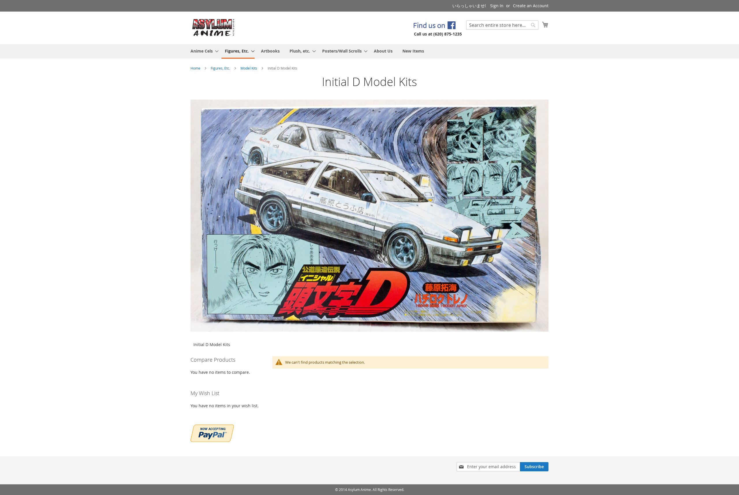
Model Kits (249, 68)
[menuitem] (203, 51)
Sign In (496, 5)
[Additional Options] (212, 432)
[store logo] (213, 27)
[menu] (369, 51)
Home (196, 68)
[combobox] (502, 25)
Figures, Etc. (221, 68)
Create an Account (530, 5)
